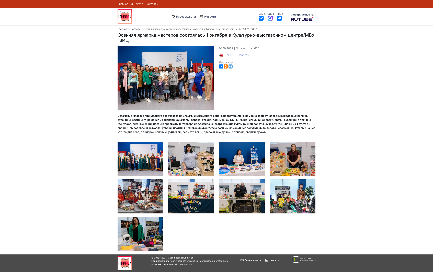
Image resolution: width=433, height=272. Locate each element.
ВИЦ (229, 55)
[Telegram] (231, 66)
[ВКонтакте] (221, 66)
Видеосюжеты (186, 16)
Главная (123, 4)
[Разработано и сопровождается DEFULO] (304, 259)
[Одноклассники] (226, 66)
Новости (210, 16)
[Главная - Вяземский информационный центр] (125, 16)
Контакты (152, 4)
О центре (137, 4)
